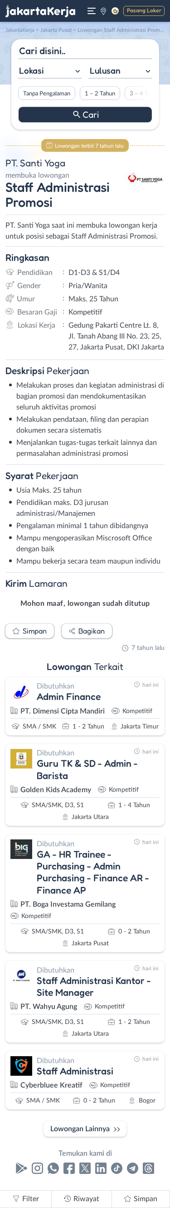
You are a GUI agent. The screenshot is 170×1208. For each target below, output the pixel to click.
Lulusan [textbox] (105, 70)
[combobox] (50, 72)
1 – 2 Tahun (99, 93)
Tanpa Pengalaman (46, 93)
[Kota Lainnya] (103, 11)
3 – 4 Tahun (144, 93)
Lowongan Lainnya (80, 1129)
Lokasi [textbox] (31, 70)
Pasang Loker (144, 10)
